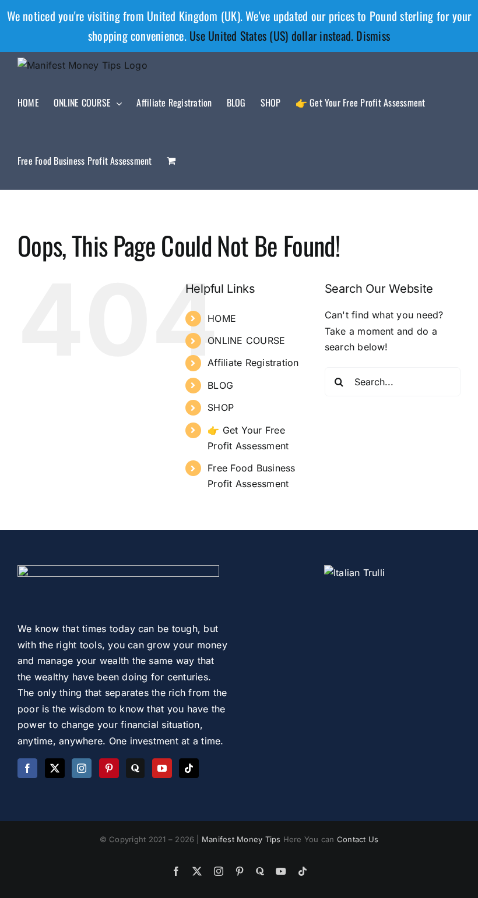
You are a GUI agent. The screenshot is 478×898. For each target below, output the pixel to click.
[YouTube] (162, 768)
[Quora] (135, 768)
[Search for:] (393, 380)
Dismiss (373, 35)
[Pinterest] (109, 768)
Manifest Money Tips (242, 839)
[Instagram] (82, 768)
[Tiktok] (189, 768)
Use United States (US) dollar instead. (271, 35)
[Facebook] (27, 768)
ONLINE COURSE (246, 340)
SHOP (221, 407)
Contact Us (357, 839)
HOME (222, 318)
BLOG (220, 385)
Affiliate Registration (253, 362)
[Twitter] (55, 768)
